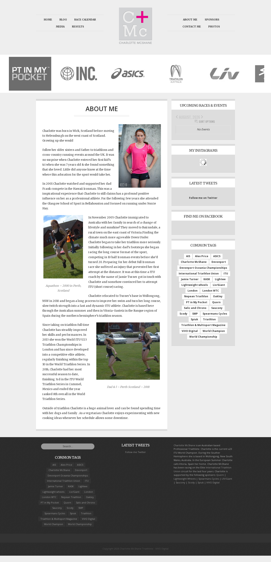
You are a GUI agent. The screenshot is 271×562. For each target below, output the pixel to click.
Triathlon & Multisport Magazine (203, 325)
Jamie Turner (190, 279)
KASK (206, 279)
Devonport (219, 262)
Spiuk (194, 319)
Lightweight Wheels (185, 478)
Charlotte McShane (194, 262)
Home (48, 19)
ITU (226, 273)
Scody (183, 313)
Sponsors (212, 19)
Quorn (216, 302)
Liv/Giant (219, 285)
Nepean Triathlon (196, 296)
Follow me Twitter (135, 452)
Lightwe (220, 279)
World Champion (214, 331)
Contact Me (192, 26)
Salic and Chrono (195, 308)
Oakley (218, 296)
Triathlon (209, 319)
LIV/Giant (227, 478)
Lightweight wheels (194, 285)
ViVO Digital (190, 331)
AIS (188, 256)
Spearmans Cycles (215, 313)
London (193, 290)
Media (60, 26)
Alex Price (201, 256)
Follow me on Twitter (203, 198)
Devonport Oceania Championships (203, 268)
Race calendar (85, 19)
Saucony (217, 308)
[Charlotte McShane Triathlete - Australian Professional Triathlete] (135, 42)
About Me (190, 19)
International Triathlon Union (199, 273)
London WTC (210, 290)
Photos (214, 26)
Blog (63, 19)
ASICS (216, 256)
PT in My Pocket (196, 302)
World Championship (203, 336)
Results (78, 26)
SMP (195, 313)
